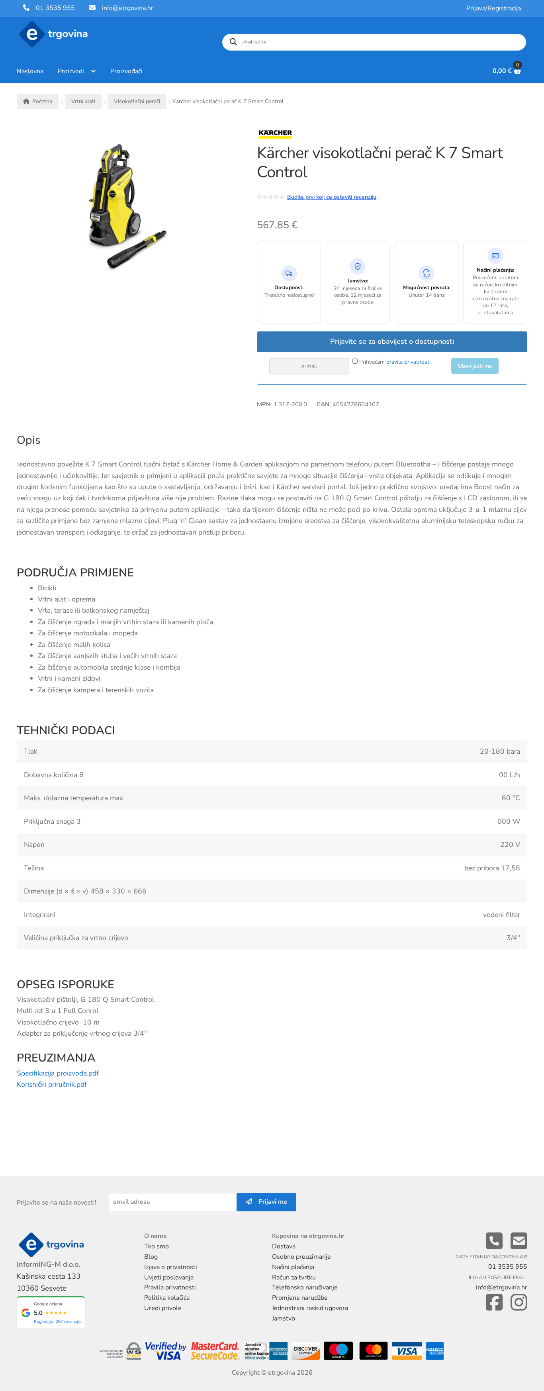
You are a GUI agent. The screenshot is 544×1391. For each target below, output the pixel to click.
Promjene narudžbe (300, 1297)
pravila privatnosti (408, 362)
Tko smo (156, 1246)
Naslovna (30, 71)
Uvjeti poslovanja (169, 1277)
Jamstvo (283, 1318)
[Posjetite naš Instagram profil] (519, 1303)
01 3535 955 (52, 8)
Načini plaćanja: (495, 270)
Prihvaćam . (395, 362)
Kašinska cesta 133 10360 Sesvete (48, 1282)
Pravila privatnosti (170, 1287)
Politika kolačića (167, 1297)
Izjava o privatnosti (170, 1267)
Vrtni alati (83, 101)
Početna (42, 101)
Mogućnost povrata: (426, 287)
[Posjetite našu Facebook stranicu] (494, 1303)
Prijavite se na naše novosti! (56, 1202)
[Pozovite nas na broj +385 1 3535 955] (494, 1241)
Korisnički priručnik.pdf (52, 1084)
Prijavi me (269, 1201)
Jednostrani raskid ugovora (310, 1308)
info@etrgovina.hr (127, 8)
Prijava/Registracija (493, 8)
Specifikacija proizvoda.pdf (58, 1073)
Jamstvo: (358, 281)
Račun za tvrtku (294, 1277)
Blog (151, 1256)
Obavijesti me (475, 366)
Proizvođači (126, 71)
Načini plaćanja (293, 1267)
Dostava (283, 1246)
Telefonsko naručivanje (305, 1287)
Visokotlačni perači (137, 101)
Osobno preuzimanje (301, 1256)
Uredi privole (163, 1308)
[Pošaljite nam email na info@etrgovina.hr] (519, 1241)
